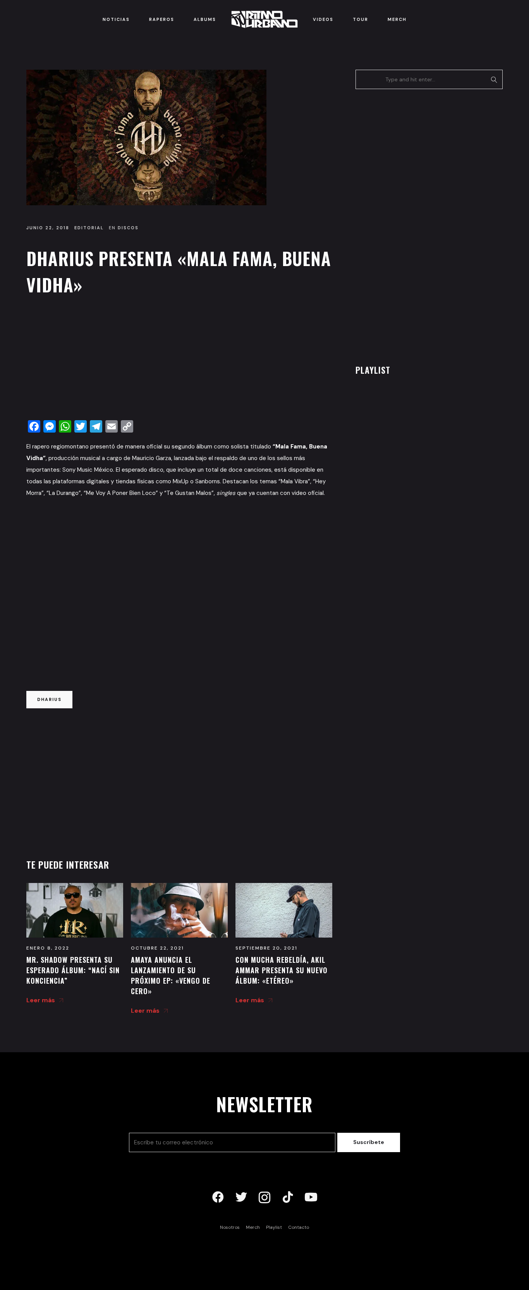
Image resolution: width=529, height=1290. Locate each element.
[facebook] (218, 1197)
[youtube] (311, 1197)
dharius (49, 699)
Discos (128, 227)
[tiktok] (287, 1197)
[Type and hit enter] (494, 79)
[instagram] (264, 1197)
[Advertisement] (179, 360)
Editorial (89, 227)
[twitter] (241, 1197)
